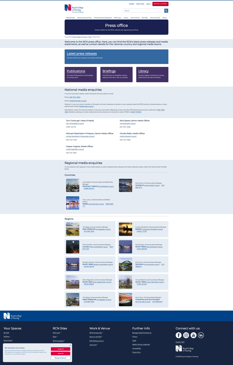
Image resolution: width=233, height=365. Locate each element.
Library (126, 18)
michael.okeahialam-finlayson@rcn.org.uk (80, 136)
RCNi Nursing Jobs (95, 333)
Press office (136, 352)
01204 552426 (142, 249)
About (164, 18)
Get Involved (135, 18)
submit (166, 11)
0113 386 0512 (157, 302)
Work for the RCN (95, 337)
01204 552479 (89, 266)
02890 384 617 (89, 188)
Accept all (60, 349)
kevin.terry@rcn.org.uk (151, 264)
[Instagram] (187, 335)
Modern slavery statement (141, 344)
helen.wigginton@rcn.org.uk (102, 282)
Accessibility (136, 348)
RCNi (54, 337)
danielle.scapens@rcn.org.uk (103, 264)
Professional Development (103, 18)
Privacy (134, 336)
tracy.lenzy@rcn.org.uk (96, 204)
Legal (134, 340)
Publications (76, 71)
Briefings (109, 71)
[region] (37, 352)
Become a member (160, 3)
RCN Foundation (58, 341)
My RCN (6, 333)
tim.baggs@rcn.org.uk (103, 229)
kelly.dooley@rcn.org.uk (154, 247)
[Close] (70, 345)
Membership (70, 18)
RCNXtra (7, 336)
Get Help (145, 18)
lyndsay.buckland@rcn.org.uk (153, 229)
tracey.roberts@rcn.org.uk (155, 282)
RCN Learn (117, 18)
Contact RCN (180, 342)
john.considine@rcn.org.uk (99, 247)
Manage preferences (60, 358)
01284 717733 (142, 231)
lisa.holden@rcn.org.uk (106, 186)
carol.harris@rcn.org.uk (152, 185)
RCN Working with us (96, 341)
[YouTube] (194, 335)
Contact (131, 4)
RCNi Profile (8, 340)
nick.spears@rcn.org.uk (128, 123)
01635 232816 (89, 284)
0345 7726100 (136, 112)
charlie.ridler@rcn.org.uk (128, 136)
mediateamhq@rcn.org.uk (77, 101)
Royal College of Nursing (79, 37)
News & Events (155, 18)
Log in (148, 4)
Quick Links (140, 4)
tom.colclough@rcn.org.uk (75, 123)
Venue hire (93, 345)
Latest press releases (82, 53)
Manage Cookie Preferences (141, 333)
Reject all (60, 353)
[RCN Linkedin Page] (201, 335)
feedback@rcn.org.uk (86, 106)
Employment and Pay (84, 18)
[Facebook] (179, 335)
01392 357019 (142, 284)
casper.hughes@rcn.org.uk (75, 149)
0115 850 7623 (89, 231)
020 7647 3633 (75, 97)
